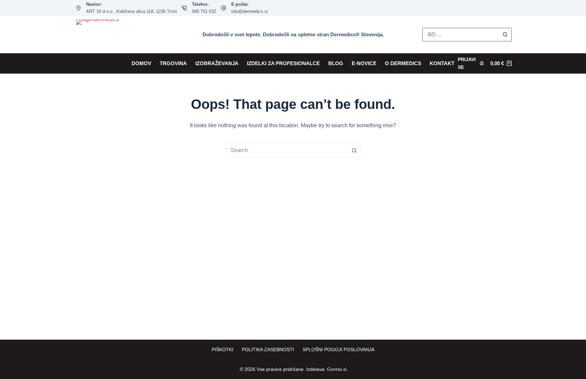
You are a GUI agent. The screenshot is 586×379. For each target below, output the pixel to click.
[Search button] (505, 34)
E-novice (364, 63)
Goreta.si (337, 369)
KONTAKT (442, 63)
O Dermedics (403, 63)
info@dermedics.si (249, 11)
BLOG (335, 63)
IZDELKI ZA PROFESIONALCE (283, 63)
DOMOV (141, 63)
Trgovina (173, 63)
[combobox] (287, 150)
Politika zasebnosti (268, 349)
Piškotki (222, 349)
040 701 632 (204, 11)
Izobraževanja (216, 63)
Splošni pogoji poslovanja (338, 349)
